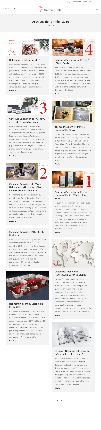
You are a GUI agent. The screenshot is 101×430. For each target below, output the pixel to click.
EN (6, 9)
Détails (11, 91)
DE (3, 9)
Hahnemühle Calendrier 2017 (24, 59)
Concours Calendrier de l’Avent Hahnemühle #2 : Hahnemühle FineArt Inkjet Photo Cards (25, 187)
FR (9, 9)
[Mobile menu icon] (97, 8)
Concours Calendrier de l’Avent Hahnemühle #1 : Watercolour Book (71, 195)
